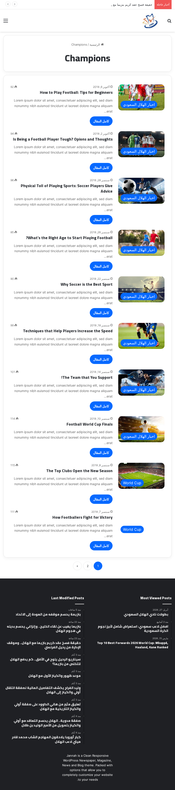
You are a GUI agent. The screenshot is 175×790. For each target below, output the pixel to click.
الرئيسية (95, 44)
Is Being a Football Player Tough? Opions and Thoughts (63, 139)
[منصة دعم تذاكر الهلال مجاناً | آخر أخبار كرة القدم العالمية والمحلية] (150, 21)
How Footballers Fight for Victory (82, 517)
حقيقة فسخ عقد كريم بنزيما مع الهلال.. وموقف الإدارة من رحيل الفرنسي (106, 4)
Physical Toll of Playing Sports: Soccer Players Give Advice (67, 188)
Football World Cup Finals (90, 424)
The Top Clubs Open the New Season (79, 470)
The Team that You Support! (87, 377)
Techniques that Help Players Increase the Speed (68, 331)
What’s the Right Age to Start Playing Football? (69, 237)
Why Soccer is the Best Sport (87, 284)
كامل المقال (101, 121)
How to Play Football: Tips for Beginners (76, 92)
